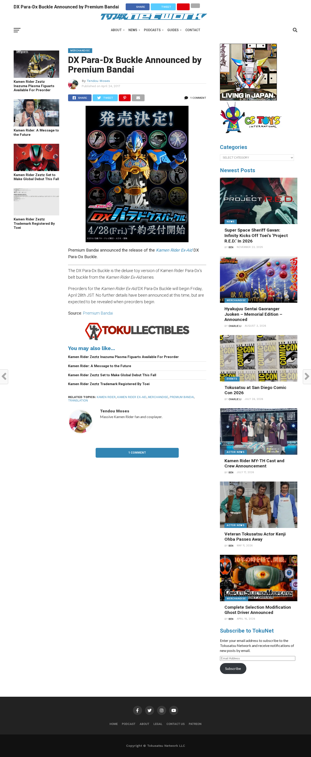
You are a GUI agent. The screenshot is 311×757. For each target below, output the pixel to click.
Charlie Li (235, 326)
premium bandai (182, 397)
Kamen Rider (106, 397)
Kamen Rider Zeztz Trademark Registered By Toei (34, 223)
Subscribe (233, 668)
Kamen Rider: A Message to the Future (36, 132)
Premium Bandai (98, 313)
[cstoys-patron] (252, 136)
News (132, 30)
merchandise (158, 397)
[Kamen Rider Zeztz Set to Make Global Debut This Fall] (36, 169)
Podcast (128, 724)
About (116, 30)
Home (114, 724)
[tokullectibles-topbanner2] (137, 340)
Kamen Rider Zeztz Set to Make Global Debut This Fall (36, 177)
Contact (192, 30)
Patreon (195, 724)
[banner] (248, 99)
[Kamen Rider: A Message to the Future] (36, 125)
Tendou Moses (98, 81)
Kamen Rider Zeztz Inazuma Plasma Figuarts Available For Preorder (34, 86)
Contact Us (175, 724)
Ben (231, 247)
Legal (157, 724)
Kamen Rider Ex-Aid (131, 397)
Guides (173, 30)
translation (78, 400)
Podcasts (152, 30)
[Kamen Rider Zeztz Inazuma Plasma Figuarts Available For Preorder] (36, 76)
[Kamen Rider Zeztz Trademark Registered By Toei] (36, 214)
